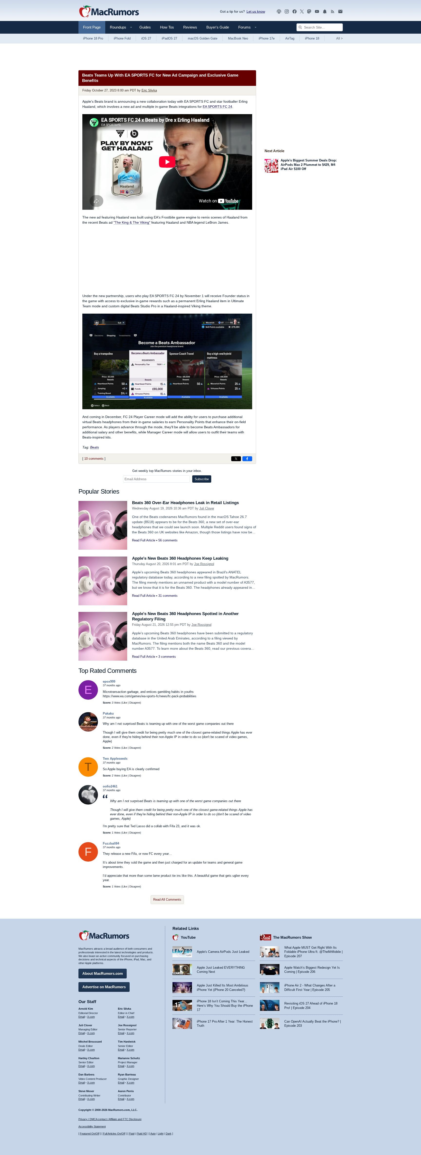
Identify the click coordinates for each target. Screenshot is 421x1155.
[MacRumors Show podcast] (279, 11)
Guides (145, 27)
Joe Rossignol (204, 564)
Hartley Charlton (88, 1058)
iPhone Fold (122, 38)
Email (81, 1016)
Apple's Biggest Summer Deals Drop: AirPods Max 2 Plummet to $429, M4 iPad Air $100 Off (309, 165)
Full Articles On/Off (114, 1133)
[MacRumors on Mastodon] (309, 11)
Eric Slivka (149, 90)
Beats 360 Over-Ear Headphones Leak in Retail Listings (185, 502)
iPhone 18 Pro (93, 38)
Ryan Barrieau (127, 1074)
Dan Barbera (86, 1074)
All (339, 38)
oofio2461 (110, 786)
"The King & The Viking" (132, 222)
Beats (94, 447)
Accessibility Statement (92, 1126)
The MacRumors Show (292, 937)
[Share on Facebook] (247, 458)
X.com (91, 1016)
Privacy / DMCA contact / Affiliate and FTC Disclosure (110, 1119)
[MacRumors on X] (302, 11)
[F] (88, 860)
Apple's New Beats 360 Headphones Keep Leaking (180, 558)
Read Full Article (143, 540)
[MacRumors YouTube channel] (317, 11)
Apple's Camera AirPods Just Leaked (223, 952)
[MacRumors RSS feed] (332, 11)
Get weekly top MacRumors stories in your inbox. (167, 471)
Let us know (256, 11)
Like (124, 702)
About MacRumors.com (102, 973)
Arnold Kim (85, 1008)
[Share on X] (236, 458)
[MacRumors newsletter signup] (340, 11)
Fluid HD (142, 1133)
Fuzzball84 (111, 843)
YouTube (188, 937)
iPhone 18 (312, 38)
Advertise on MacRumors (104, 987)
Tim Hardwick (126, 1041)
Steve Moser (86, 1091)
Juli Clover (206, 508)
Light (160, 1133)
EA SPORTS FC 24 (217, 107)
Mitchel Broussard (90, 1041)
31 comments (168, 595)
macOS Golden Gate (202, 38)
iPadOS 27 (169, 38)
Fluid (131, 1133)
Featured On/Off (89, 1133)
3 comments (167, 656)
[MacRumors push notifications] (324, 11)
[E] (88, 698)
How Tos (167, 27)
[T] (88, 775)
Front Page (92, 27)
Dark (169, 1133)
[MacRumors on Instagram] (286, 11)
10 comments (94, 458)
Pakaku (108, 713)
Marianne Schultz (129, 1058)
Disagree (134, 702)
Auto (153, 1133)
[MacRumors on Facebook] (294, 11)
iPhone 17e (267, 38)
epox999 (109, 681)
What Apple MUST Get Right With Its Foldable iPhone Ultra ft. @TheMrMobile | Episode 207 (313, 952)
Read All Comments (167, 899)
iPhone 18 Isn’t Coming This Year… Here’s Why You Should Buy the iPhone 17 (225, 1005)
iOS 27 (146, 38)
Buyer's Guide (217, 27)
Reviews (190, 27)
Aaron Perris (126, 1091)
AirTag (289, 38)
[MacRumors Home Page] (108, 11)
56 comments (168, 540)
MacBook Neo (238, 38)
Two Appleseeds (115, 758)
